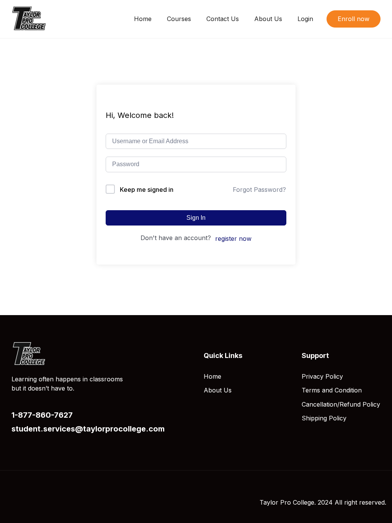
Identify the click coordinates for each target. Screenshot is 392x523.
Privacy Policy (322, 376)
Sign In (196, 217)
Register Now (233, 238)
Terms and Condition (332, 390)
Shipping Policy (324, 418)
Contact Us (222, 19)
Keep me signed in (146, 189)
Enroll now (353, 19)
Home (143, 19)
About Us (268, 19)
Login (305, 19)
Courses (179, 19)
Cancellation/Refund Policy (341, 404)
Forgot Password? (259, 189)
